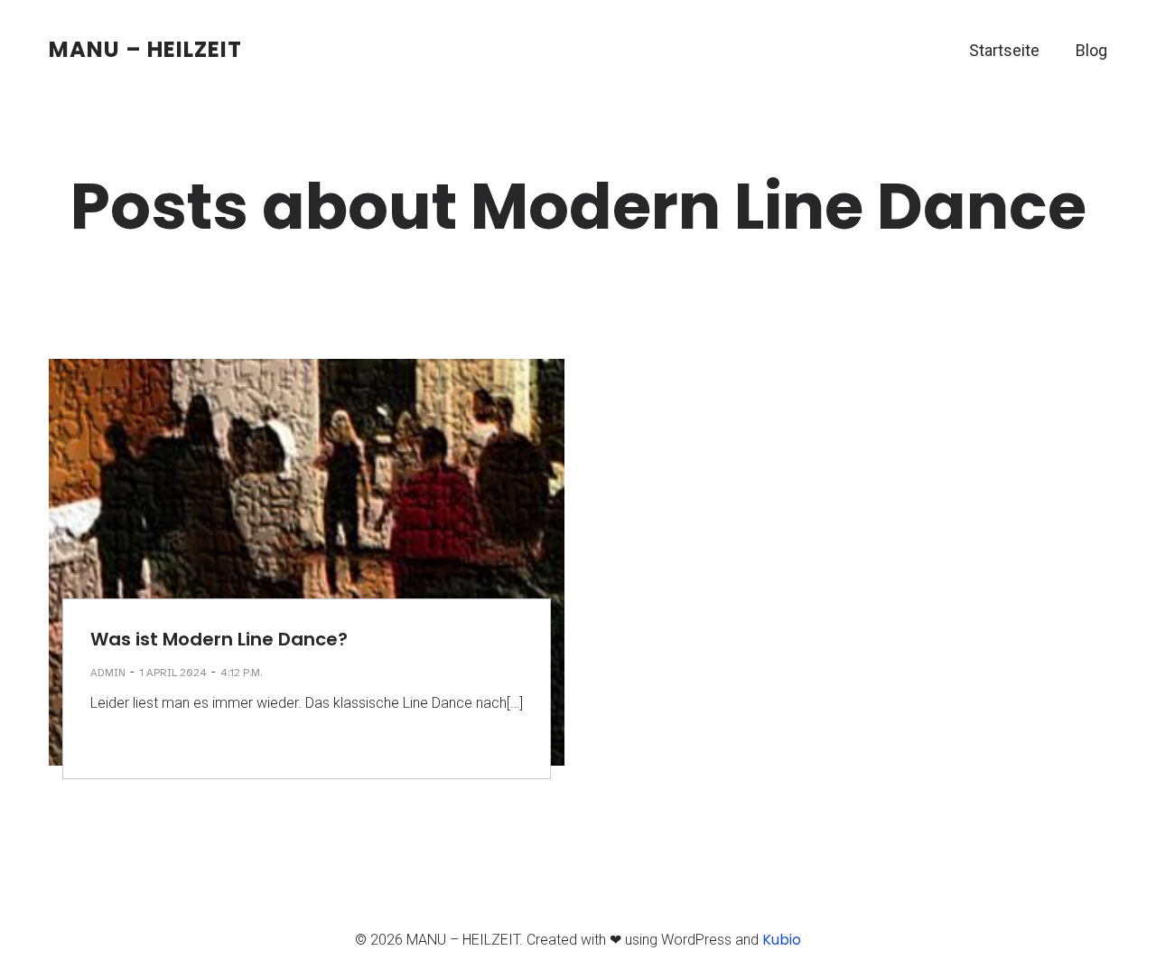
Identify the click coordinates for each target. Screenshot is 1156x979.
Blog (1091, 50)
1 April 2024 (173, 672)
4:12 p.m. (241, 672)
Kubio (781, 939)
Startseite (1004, 50)
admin (108, 672)
